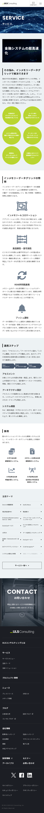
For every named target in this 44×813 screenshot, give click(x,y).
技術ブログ (27, 714)
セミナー (27, 758)
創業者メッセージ (8, 734)
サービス (6, 652)
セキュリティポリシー (10, 790)
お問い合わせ (28, 763)
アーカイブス (8, 763)
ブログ (5, 708)
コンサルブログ (7, 719)
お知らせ (26, 694)
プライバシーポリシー (31, 785)
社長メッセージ (28, 734)
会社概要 (5, 739)
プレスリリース (7, 694)
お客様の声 (6, 714)
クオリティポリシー (30, 790)
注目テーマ (6, 663)
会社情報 (6, 728)
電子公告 (26, 744)
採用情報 (6, 758)
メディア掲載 (7, 698)
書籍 (4, 744)
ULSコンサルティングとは (13, 642)
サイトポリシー (7, 785)
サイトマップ (7, 795)
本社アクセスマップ (9, 748)
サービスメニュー (8, 658)
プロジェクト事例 (10, 677)
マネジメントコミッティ (31, 739)
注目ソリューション (9, 668)
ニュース (6, 687)
